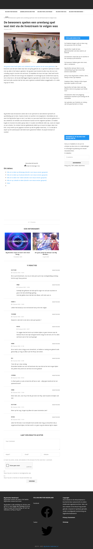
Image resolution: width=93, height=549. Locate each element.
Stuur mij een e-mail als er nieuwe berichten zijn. (18, 478)
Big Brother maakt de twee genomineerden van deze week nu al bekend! (75, 50)
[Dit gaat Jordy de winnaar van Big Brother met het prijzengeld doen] (46, 241)
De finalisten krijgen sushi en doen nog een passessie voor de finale (75, 44)
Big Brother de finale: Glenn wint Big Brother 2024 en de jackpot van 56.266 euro (75, 89)
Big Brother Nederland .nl (51, 546)
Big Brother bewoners (76, 11)
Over (6, 17)
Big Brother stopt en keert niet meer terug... (18, 253)
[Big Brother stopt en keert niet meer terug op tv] (18, 241)
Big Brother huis (61, 11)
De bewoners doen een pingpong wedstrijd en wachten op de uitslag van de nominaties (76, 96)
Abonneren (77, 163)
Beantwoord (56, 270)
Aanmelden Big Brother (27, 11)
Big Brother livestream (45, 11)
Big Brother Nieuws (11, 11)
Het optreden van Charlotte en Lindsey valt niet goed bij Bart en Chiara (75, 103)
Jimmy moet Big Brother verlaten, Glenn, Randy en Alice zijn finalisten (76, 76)
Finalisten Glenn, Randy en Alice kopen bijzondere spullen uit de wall (75, 82)
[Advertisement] (32, 98)
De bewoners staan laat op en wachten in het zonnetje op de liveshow (76, 57)
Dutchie (13, 270)
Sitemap (65, 522)
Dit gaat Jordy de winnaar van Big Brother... (46, 253)
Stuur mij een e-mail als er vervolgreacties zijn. (17, 473)
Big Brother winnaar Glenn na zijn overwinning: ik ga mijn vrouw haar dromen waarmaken (74, 69)
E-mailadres (67, 153)
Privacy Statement (69, 517)
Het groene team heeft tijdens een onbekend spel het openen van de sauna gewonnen (29, 66)
